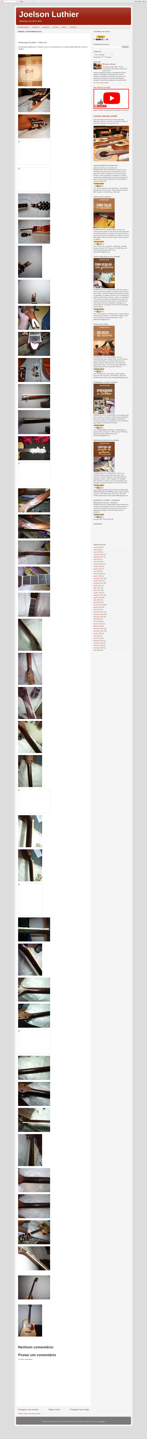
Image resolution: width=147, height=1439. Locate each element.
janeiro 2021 (97, 569)
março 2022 (97, 561)
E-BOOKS (45, 27)
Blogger (102, 1421)
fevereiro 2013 (98, 624)
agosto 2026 (97, 547)
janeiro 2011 (97, 638)
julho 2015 (97, 600)
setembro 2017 (98, 583)
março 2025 (97, 552)
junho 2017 (97, 590)
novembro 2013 (99, 614)
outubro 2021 (98, 566)
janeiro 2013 (97, 626)
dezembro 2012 (99, 628)
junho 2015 (97, 602)
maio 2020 (97, 571)
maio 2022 (97, 559)
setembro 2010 (98, 645)
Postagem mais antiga (79, 1409)
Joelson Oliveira (110, 64)
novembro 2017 (99, 578)
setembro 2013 (98, 617)
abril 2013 (97, 619)
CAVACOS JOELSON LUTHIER (105, 116)
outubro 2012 (98, 633)
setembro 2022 (98, 557)
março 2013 (97, 621)
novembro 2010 (99, 643)
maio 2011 (97, 636)
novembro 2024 (99, 554)
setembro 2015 (98, 595)
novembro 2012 (99, 631)
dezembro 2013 (99, 612)
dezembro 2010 (99, 640)
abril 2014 (97, 609)
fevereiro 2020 (98, 573)
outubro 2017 (98, 580)
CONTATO (73, 27)
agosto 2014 (97, 607)
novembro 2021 (99, 564)
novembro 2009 (99, 648)
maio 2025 (97, 549)
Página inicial (54, 1409)
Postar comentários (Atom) (32, 1413)
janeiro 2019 (97, 576)
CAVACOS (35, 27)
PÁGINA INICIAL (23, 27)
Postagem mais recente (28, 1409)
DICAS (64, 27)
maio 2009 (97, 650)
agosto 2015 (97, 597)
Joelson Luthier (49, 14)
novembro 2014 (99, 604)
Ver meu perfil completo (101, 82)
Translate (108, 57)
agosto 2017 (97, 585)
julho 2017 (97, 588)
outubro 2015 (98, 592)
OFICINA (55, 27)
